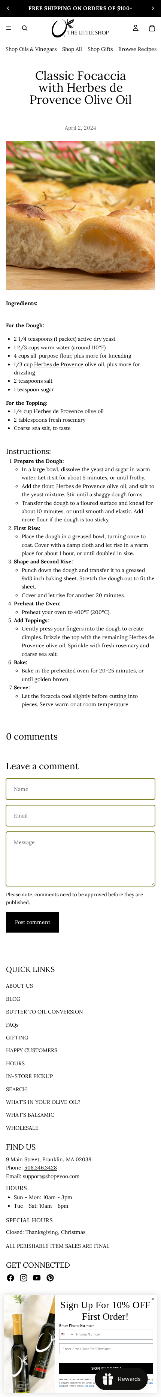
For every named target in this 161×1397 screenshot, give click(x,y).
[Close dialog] (152, 1299)
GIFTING (17, 1037)
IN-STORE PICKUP (29, 1076)
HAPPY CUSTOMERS (31, 1050)
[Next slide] (153, 8)
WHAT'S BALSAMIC (30, 1114)
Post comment (32, 922)
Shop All (72, 49)
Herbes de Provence (58, 364)
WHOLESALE (22, 1127)
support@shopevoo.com (51, 1176)
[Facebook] (10, 1277)
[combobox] (66, 1334)
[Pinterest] (50, 1277)
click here (89, 1386)
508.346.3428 (40, 1168)
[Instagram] (23, 1277)
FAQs (12, 1024)
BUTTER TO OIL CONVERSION (44, 1011)
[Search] (24, 28)
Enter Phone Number (76, 1326)
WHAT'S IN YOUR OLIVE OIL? (43, 1102)
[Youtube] (36, 1277)
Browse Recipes (137, 49)
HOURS (15, 1063)
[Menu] (8, 28)
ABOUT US (19, 985)
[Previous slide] (8, 8)
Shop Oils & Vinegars (31, 49)
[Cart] (152, 28)
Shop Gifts (100, 49)
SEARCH (16, 1089)
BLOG (13, 999)
